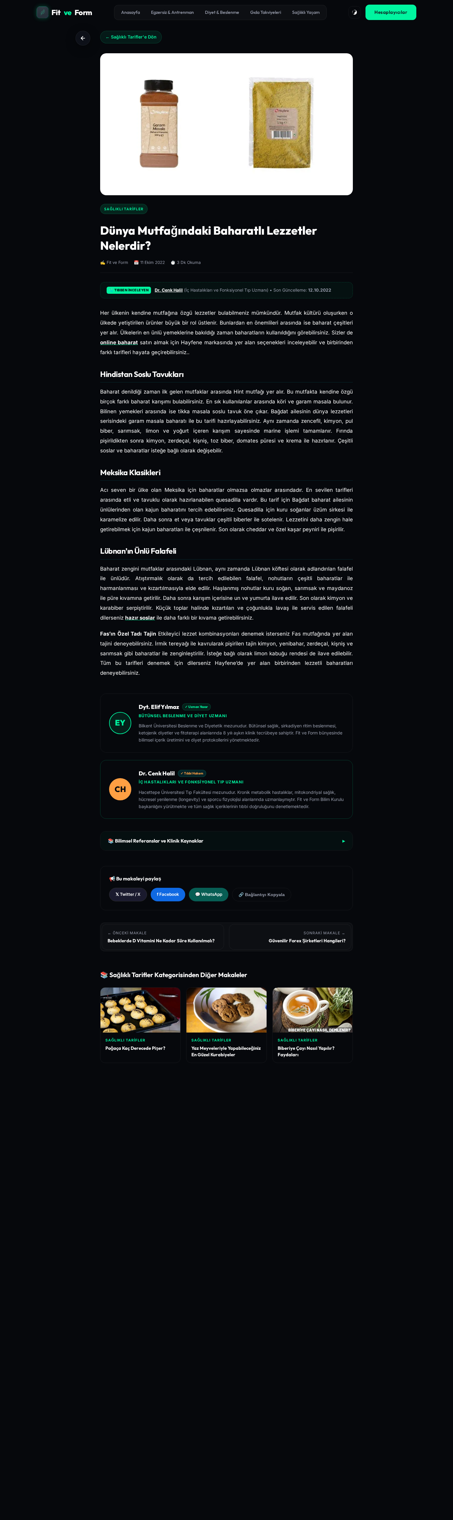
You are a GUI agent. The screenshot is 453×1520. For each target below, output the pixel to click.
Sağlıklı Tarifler (124, 209)
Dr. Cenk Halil (169, 290)
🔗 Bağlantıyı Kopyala (262, 894)
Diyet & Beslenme (222, 12)
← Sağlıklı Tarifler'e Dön (131, 36)
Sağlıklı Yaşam (306, 12)
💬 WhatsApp (208, 894)
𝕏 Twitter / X (128, 894)
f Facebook (168, 894)
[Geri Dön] (83, 38)
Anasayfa (130, 12)
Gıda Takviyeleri (265, 12)
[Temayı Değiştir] (355, 12)
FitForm (71, 12)
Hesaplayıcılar (390, 12)
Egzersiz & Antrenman (172, 12)
